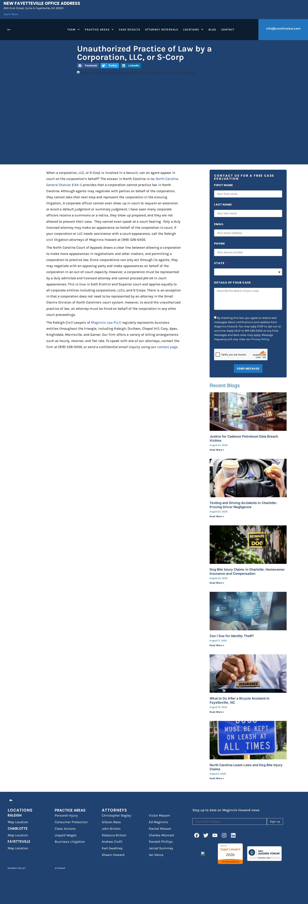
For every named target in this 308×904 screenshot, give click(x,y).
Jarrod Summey (161, 848)
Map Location (18, 822)
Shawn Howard (113, 855)
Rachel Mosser (160, 829)
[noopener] (196, 835)
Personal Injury (66, 815)
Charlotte (18, 828)
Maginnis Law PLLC (106, 322)
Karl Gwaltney (112, 848)
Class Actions (65, 829)
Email (219, 224)
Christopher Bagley (116, 815)
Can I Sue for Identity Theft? (232, 636)
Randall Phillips (161, 842)
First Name (223, 185)
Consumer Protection (71, 822)
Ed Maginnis (158, 822)
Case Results (129, 29)
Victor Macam (159, 815)
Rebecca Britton (114, 835)
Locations (191, 29)
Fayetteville (19, 841)
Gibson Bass (111, 822)
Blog (212, 29)
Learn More (11, 14)
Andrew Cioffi (112, 842)
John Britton (111, 829)
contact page (167, 347)
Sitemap (60, 868)
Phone (219, 244)
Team (71, 29)
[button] (88, 65)
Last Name (223, 205)
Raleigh (15, 815)
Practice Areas (97, 29)
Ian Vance (156, 855)
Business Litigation (70, 842)
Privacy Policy (260, 339)
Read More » (217, 449)
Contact (227, 29)
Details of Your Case (232, 283)
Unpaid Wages (66, 835)
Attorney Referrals (161, 29)
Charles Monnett (161, 835)
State (219, 263)
